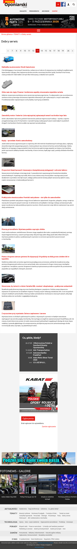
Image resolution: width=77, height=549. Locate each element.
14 (42, 51)
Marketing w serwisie (25, 529)
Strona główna (6, 34)
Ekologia (44, 515)
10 (25, 51)
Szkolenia (44, 509)
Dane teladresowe (37, 539)
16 (50, 51)
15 (46, 51)
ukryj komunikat (39, 547)
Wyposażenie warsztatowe (49, 522)
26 (68, 51)
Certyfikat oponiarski (25, 515)
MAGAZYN (23, 11)
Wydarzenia (23, 509)
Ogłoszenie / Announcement (28, 535)
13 (37, 51)
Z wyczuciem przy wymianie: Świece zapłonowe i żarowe (24, 313)
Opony (21, 522)
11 (29, 51)
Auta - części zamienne (32, 522)
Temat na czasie (64, 513)
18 (58, 51)
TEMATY (17, 34)
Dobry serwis (26, 34)
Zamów (54, 11)
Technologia (10, 522)
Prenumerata (34, 11)
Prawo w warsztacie (35, 526)
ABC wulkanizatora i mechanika (37, 518)
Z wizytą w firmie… (52, 513)
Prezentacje (52, 515)
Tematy (13, 513)
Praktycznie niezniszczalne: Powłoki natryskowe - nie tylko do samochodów (31, 197)
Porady (13, 526)
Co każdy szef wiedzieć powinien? (53, 526)
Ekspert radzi (23, 526)
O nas (14, 539)
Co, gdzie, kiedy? (31, 337)
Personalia (37, 515)
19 (63, 51)
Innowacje (69, 522)
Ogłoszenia (28, 418)
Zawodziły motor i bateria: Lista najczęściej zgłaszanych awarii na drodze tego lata (34, 115)
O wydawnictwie (24, 539)
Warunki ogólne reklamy (53, 533)
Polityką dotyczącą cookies (45, 542)
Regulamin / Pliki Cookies (51, 539)
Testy (59, 515)
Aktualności (11, 509)
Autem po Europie (55, 529)
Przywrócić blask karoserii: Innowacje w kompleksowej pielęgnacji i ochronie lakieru (34, 170)
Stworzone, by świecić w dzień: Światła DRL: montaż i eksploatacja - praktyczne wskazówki (37, 286)
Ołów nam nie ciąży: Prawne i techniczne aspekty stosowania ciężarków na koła (32, 92)
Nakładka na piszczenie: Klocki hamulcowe (18, 67)
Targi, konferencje (33, 509)
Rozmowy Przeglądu (38, 513)
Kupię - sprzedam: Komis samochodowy (17, 140)
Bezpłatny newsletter (45, 535)
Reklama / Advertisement (36, 533)
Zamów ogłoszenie (49, 426)
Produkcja (62, 522)
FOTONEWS (15, 471)
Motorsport (22, 518)
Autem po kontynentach (41, 529)
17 (54, 51)
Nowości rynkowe (24, 513)
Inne (64, 529)
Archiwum (45, 11)
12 (33, 51)
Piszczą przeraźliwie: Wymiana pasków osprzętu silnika (23, 229)
